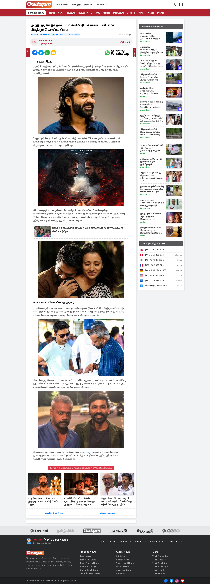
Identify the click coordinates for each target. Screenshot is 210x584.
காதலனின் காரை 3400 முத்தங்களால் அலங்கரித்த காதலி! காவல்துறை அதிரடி (151, 148)
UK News (120, 556)
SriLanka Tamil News (90, 573)
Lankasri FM (101, 4)
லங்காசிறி (62, 4)
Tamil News (85, 556)
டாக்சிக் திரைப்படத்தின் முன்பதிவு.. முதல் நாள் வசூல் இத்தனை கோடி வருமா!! (80, 501)
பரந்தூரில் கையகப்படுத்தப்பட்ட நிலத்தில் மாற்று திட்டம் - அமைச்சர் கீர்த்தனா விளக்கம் (152, 50)
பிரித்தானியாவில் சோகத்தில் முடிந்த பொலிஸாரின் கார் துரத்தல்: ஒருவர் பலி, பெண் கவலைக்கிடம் (150, 77)
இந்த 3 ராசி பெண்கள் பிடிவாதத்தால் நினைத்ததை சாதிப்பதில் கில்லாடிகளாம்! (150, 216)
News (61, 12)
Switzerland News (125, 563)
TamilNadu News (88, 559)
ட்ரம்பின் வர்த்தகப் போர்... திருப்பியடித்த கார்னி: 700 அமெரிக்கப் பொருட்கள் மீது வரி (151, 63)
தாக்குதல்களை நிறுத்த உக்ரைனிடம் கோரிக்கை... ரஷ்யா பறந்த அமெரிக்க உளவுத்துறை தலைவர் (151, 104)
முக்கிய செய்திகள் (54, 513)
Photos (141, 12)
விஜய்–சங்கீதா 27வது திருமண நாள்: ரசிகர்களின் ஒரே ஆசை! (152, 175)
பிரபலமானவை (108, 513)
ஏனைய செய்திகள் (152, 26)
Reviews (70, 12)
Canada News (122, 559)
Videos (150, 12)
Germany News (123, 566)
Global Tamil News (89, 570)
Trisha (55, 34)
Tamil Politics (158, 573)
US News (120, 573)
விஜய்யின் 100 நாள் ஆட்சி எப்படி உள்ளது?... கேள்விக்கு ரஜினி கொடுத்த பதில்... (116, 501)
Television (83, 12)
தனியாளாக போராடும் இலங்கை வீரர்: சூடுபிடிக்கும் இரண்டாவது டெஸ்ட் (151, 162)
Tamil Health (158, 570)
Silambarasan (45, 34)
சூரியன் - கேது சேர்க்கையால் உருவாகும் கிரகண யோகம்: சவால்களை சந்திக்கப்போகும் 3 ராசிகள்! (150, 91)
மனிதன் (75, 4)
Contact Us (125, 541)
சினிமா (88, 4)
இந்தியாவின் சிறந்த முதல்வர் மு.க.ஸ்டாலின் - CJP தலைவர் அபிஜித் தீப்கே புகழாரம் (152, 118)
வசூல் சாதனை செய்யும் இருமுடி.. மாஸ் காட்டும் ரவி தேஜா (43, 501)
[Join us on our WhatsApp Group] (117, 53)
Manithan (143, 96)
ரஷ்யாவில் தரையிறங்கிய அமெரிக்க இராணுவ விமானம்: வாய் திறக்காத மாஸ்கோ (152, 36)
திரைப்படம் (46, 43)
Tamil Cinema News (89, 563)
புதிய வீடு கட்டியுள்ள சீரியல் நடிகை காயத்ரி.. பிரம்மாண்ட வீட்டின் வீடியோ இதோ (87, 229)
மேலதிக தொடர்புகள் (153, 243)
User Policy (141, 541)
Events (160, 12)
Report (126, 42)
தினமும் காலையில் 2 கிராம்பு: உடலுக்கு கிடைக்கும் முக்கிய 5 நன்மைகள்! (150, 230)
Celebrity (95, 12)
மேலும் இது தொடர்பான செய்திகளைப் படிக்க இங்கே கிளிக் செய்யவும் (81, 468)
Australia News (123, 570)
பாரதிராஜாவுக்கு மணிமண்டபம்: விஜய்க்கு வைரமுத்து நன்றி (152, 203)
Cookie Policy (157, 541)
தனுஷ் (90, 452)
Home (52, 12)
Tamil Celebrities (160, 563)
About (113, 541)
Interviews (118, 12)
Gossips (131, 12)
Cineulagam (50, 580)
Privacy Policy (175, 541)
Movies (106, 12)
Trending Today (35, 12)
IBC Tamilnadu (145, 55)
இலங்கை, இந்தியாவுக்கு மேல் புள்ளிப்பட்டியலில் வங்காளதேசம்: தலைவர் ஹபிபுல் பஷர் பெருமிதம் (152, 189)
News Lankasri (145, 42)
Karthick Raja (45, 40)
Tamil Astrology (160, 566)
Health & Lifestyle (88, 566)
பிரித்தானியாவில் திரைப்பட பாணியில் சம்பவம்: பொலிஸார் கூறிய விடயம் (150, 132)
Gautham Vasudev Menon (70, 34)
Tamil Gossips (159, 559)
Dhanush (34, 34)
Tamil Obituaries (160, 556)
